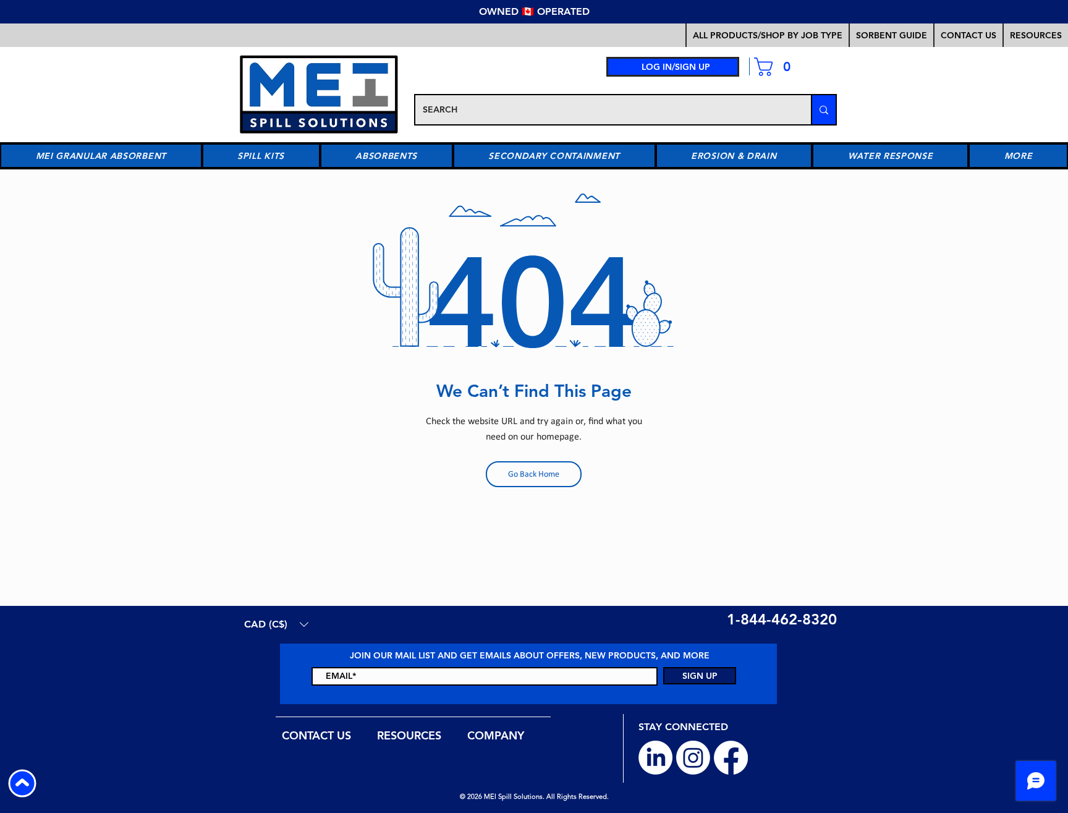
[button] (891, 35)
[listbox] (276, 624)
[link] (777, 66)
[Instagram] (693, 758)
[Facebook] (731, 758)
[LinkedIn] (655, 758)
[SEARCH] (823, 109)
